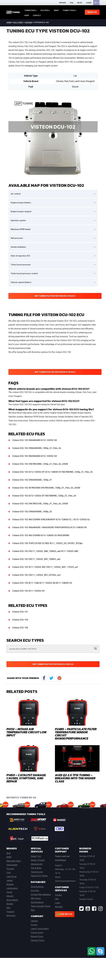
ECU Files (45, 10)
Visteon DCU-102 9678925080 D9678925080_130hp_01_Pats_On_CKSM (46, 488)
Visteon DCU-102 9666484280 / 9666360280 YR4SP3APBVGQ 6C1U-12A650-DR (49, 527)
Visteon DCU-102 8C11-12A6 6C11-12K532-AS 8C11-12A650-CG (42, 583)
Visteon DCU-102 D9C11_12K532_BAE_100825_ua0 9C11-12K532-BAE (45, 551)
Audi (8, 853)
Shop (26, 15)
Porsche (10, 869)
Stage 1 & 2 (36, 856)
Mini (8, 908)
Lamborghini (12, 888)
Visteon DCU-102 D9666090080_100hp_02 (32, 511)
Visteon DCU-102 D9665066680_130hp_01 (32, 480)
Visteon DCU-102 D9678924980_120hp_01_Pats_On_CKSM (40, 464)
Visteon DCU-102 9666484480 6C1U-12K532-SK (34, 440)
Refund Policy (37, 936)
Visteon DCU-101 (20, 612)
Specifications (37, 886)
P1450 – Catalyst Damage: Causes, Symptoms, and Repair (26, 778)
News (56, 10)
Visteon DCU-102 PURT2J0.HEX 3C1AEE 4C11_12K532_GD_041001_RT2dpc (47, 543)
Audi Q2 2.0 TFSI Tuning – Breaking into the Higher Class (75, 778)
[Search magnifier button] (95, 648)
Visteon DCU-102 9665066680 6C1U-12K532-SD (34, 456)
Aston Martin (12, 900)
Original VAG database (41, 894)
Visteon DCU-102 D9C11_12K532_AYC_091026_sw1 (36, 575)
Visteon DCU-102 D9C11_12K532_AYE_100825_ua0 (36, 559)
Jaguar (9, 880)
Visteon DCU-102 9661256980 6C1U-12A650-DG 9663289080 (40, 535)
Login (88, 2)
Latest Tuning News (40, 928)
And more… (11, 915)
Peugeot (10, 911)
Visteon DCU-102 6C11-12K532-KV (28, 591)
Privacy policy (37, 932)
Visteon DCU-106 (20, 627)
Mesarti (9, 896)
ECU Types (18, 22)
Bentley (9, 904)
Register (92, 12)
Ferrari (9, 892)
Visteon (28, 22)
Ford (8, 872)
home (8, 22)
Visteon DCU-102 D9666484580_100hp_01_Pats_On (36, 448)
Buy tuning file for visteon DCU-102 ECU (55, 296)
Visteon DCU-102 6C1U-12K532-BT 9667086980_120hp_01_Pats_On (44, 495)
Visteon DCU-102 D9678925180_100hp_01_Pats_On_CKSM (40, 503)
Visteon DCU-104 (20, 619)
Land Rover (11, 876)
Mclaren (10, 884)
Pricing (62, 2)
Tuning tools (69, 10)
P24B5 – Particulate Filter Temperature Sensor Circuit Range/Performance (76, 734)
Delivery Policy (37, 940)
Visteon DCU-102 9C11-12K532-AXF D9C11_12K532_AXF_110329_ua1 (45, 567)
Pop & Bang (36, 868)
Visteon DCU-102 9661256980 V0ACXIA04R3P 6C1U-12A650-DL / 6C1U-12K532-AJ (51, 519)
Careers (34, 921)
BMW (8, 857)
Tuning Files (29, 10)
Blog (79, 2)
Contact (37, 15)
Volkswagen (12, 865)
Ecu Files (35, 890)
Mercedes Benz (13, 861)
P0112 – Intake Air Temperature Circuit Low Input (26, 732)
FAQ (71, 2)
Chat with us (65, 914)
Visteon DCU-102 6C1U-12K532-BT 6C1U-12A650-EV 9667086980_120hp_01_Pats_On (52, 472)
